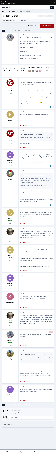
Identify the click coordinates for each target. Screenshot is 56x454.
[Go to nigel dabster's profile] (29, 71)
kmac (10, 237)
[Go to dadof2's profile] (40, 71)
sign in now (35, 412)
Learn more (3, 2)
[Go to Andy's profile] (10, 82)
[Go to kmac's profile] (36, 71)
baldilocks (10, 160)
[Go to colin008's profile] (10, 212)
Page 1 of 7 (27, 30)
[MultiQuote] (20, 62)
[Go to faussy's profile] (10, 114)
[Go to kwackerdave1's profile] (10, 296)
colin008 (10, 218)
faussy (10, 120)
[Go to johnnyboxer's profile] (4, 20)
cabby (10, 359)
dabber (10, 179)
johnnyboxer (9, 20)
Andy (10, 88)
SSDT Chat (23, 20)
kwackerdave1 (10, 302)
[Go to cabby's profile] (10, 353)
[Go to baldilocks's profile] (10, 155)
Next (19, 30)
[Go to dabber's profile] (10, 173)
